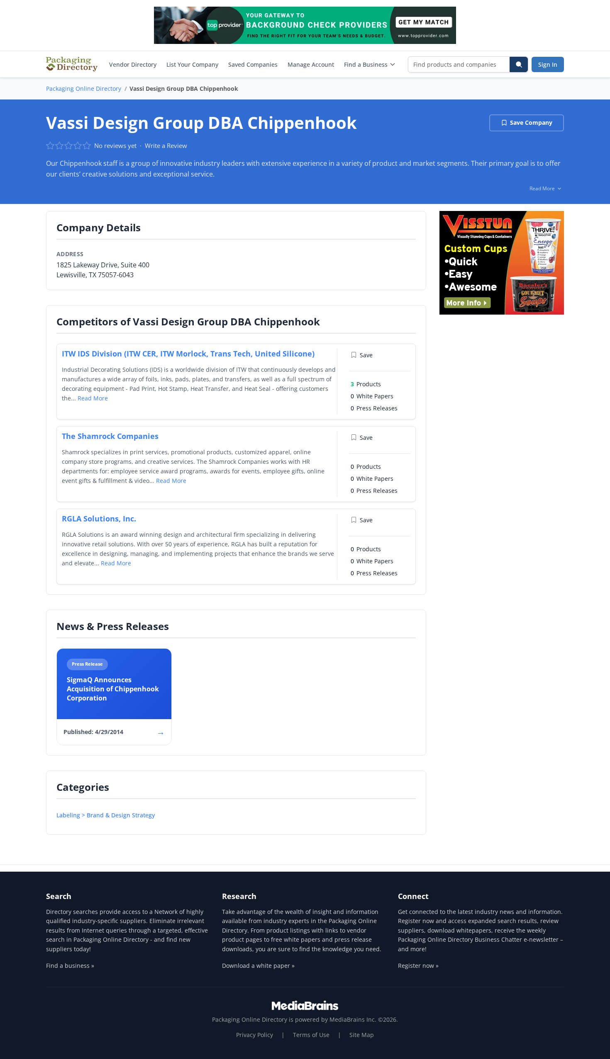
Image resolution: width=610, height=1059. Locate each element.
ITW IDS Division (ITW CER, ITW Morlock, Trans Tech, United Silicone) (188, 354)
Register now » (418, 965)
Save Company (531, 122)
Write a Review (166, 145)
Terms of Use (311, 1035)
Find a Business (366, 64)
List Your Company (192, 64)
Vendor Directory (132, 64)
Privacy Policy (254, 1035)
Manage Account (311, 64)
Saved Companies (253, 64)
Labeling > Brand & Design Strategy (105, 815)
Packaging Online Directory (83, 88)
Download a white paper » (258, 965)
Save (366, 355)
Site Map (361, 1035)
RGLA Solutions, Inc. (99, 518)
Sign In (547, 64)
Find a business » (70, 965)
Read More (93, 398)
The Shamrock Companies (110, 436)
